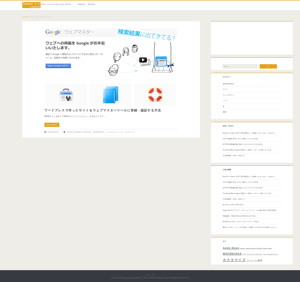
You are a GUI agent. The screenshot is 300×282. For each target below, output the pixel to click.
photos (91, 4)
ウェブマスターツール (114, 132)
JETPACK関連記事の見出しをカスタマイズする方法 (243, 144)
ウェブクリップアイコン (255, 254)
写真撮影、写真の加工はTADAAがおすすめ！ (240, 216)
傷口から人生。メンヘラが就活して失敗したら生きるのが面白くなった (249, 227)
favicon (242, 248)
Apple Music (231, 248)
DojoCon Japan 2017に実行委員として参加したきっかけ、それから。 (249, 133)
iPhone (265, 248)
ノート (225, 101)
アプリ (225, 89)
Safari (270, 248)
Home (25, 17)
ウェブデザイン (228, 95)
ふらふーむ (150, 275)
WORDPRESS (53, 132)
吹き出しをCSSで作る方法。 (234, 204)
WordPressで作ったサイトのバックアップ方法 (241, 221)
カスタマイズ (130, 132)
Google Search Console (79, 132)
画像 (224, 112)
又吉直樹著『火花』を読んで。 (234, 155)
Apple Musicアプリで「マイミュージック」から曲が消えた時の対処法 (249, 210)
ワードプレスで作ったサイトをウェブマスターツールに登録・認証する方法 (111, 63)
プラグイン (250, 260)
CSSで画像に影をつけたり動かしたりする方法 (240, 139)
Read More (52, 125)
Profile (82, 4)
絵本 (260, 260)
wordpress (98, 132)
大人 (255, 260)
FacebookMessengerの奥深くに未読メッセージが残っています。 (248, 150)
